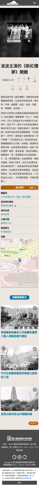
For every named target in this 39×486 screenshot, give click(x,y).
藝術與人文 (6, 223)
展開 (31, 188)
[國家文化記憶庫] (11, 2)
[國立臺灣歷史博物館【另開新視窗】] (19, 439)
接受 (19, 483)
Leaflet (24, 285)
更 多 (34, 423)
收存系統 (5, 214)
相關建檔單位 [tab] (19, 297)
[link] (13, 40)
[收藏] (35, 308)
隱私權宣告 (28, 478)
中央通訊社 (6, 232)
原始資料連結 (7, 205)
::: (0, 8)
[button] (19, 260)
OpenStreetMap (33, 285)
